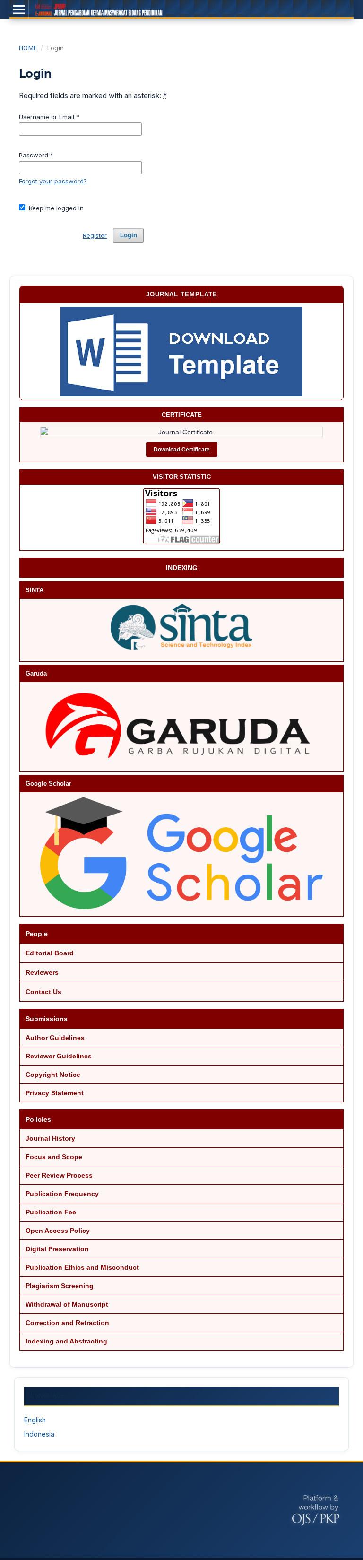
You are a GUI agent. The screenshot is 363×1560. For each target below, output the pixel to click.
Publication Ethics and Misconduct (82, 1267)
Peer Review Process (59, 1175)
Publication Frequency (62, 1193)
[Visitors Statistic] (181, 516)
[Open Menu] (18, 9)
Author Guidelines (55, 1037)
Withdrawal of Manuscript (67, 1304)
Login (128, 235)
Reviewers (42, 972)
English (35, 1420)
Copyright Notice (53, 1074)
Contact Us (43, 992)
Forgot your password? (53, 181)
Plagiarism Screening (60, 1286)
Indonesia (39, 1434)
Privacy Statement (55, 1093)
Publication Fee (51, 1212)
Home (28, 48)
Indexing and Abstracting (66, 1341)
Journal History (50, 1138)
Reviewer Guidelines (59, 1056)
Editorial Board (50, 953)
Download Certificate (182, 449)
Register (95, 235)
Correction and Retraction (67, 1322)
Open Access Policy (58, 1230)
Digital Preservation (57, 1249)
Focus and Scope (54, 1157)
